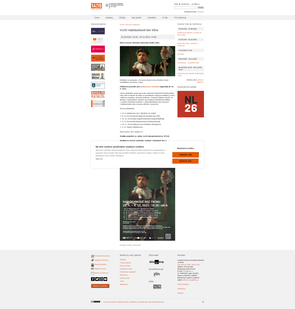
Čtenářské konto (126, 269)
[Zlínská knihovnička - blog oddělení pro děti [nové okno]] (98, 56)
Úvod (96, 17)
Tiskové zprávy (125, 263)
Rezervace (124, 275)
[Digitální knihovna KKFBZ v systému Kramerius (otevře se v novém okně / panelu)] (98, 37)
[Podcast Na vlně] (98, 29)
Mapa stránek (123, 302)
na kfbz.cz (196, 4)
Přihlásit (201, 12)
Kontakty (152, 17)
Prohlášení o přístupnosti (138, 302)
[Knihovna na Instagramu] (101, 278)
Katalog (109, 17)
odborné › (200, 82)
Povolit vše (185, 161)
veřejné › (200, 80)
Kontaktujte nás (158, 302)
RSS (149, 302)
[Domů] (96, 6)
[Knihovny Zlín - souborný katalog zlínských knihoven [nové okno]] (98, 92)
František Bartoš (100, 264)
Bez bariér (136, 17)
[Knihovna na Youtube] (105, 278)
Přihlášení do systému (203, 302)
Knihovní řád (124, 278)
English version (100, 268)
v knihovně (185, 4)
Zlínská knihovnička (102, 256)
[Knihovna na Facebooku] (93, 278)
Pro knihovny (180, 17)
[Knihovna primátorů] (98, 83)
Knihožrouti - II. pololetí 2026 (188, 63)
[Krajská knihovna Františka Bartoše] (114, 5)
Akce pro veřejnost (132, 24)
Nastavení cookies (185, 148)
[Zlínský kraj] (156, 259)
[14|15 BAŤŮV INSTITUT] (157, 285)
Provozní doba (125, 266)
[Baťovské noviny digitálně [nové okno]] (98, 74)
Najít (176, 4)
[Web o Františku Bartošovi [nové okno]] (98, 65)
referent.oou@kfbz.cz (191, 280)
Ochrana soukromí (110, 302)
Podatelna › (181, 289)
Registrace (124, 284)
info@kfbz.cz (188, 271)
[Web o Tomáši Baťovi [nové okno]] (98, 101)
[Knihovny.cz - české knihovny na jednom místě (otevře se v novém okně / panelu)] (98, 47)
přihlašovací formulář (150, 87)
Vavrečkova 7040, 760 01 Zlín (188, 264)
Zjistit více (99, 159)
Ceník (122, 281)
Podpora (180, 293)
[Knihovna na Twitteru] (97, 278)
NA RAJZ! (180, 54)
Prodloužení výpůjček (128, 272)
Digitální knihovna (101, 260)
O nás (165, 17)
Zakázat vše (185, 155)
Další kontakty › (183, 284)
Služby (122, 17)
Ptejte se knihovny (101, 273)
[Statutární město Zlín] (157, 273)
